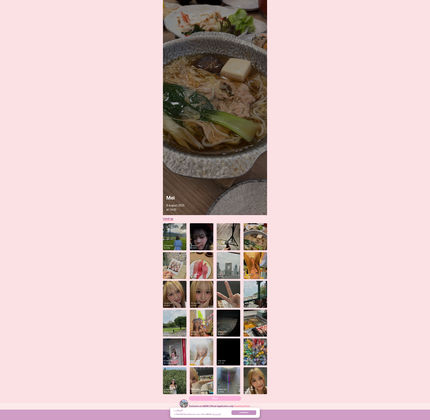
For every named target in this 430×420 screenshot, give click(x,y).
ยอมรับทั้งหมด (243, 412)
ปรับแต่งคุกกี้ (216, 414)
